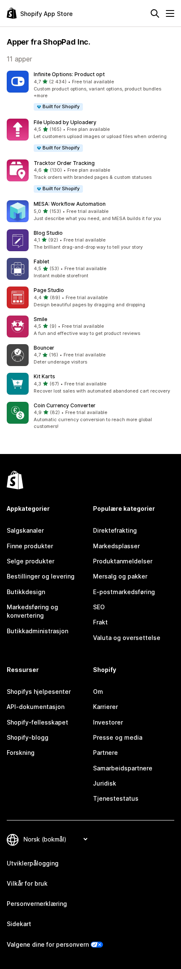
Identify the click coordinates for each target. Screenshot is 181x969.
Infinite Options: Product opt (69, 74)
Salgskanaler (25, 530)
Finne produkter (30, 546)
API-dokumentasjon (35, 706)
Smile (40, 319)
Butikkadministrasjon (37, 630)
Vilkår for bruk (27, 883)
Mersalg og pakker (120, 576)
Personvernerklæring (37, 903)
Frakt (100, 622)
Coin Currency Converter (65, 405)
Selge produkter (30, 561)
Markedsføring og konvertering (32, 611)
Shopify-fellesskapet (37, 722)
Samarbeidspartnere (122, 768)
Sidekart (19, 923)
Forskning (21, 752)
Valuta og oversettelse (126, 637)
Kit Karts (44, 376)
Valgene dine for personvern (48, 944)
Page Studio (49, 290)
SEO (99, 607)
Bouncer (44, 348)
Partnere (105, 752)
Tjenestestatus (115, 798)
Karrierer (105, 706)
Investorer (108, 722)
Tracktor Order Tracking (64, 163)
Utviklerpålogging (33, 863)
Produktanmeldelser (122, 561)
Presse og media (117, 737)
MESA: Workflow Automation (70, 204)
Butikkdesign (26, 591)
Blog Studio (48, 233)
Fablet (41, 261)
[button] (90, 91)
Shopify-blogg (27, 737)
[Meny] (170, 13)
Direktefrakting (115, 530)
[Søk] (155, 13)
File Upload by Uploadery (65, 122)
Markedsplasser (116, 546)
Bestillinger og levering (41, 576)
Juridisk (104, 783)
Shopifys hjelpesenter (39, 691)
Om (98, 691)
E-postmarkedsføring (124, 591)
